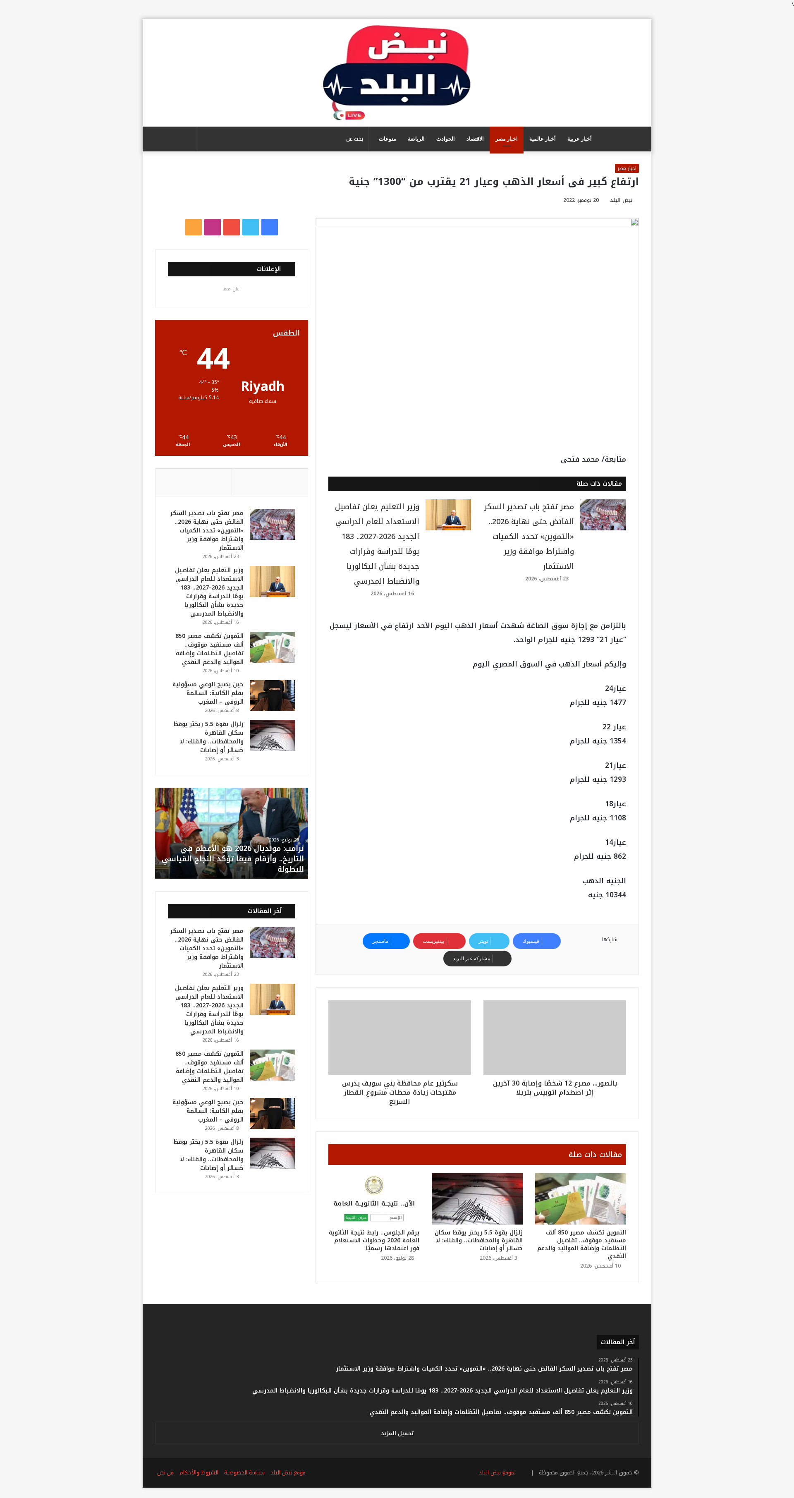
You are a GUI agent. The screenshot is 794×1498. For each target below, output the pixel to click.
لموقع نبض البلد (496, 1472)
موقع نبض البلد (288, 1472)
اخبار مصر (506, 139)
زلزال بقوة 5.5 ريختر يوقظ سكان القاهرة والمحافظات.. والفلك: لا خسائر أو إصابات (479, 1240)
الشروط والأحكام (198, 1472)
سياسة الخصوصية (244, 1472)
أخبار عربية (579, 139)
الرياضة (416, 139)
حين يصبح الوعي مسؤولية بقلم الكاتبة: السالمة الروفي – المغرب (208, 693)
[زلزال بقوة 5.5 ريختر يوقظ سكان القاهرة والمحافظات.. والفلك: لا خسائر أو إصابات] (477, 1199)
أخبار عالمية (542, 139)
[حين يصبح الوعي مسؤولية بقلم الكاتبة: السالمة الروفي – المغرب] (272, 695)
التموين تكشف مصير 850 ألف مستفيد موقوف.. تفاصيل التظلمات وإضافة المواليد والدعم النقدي (581, 1244)
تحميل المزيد (397, 1433)
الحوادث (445, 139)
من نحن (165, 1472)
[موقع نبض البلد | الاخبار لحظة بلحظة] (397, 72)
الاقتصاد (475, 139)
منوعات (387, 139)
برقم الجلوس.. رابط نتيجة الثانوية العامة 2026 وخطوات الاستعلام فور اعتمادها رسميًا (374, 1240)
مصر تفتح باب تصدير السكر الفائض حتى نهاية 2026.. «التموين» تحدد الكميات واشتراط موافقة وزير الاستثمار (529, 536)
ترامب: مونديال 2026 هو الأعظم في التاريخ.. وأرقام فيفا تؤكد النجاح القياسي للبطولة (233, 858)
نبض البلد (621, 200)
